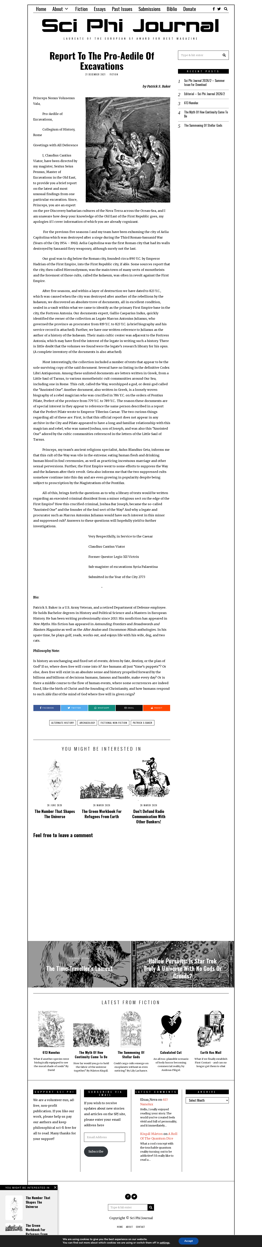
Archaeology (87, 722)
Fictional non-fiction (114, 722)
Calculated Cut (171, 1052)
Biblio (172, 8)
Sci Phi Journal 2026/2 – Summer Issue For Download (204, 83)
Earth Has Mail (210, 1052)
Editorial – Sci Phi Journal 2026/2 (204, 94)
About (57, 8)
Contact (140, 1226)
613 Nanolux (191, 103)
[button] (224, 55)
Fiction (81, 8)
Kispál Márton (151, 1134)
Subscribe (95, 1151)
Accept (188, 1241)
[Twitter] (219, 9)
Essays (100, 8)
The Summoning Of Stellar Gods (203, 125)
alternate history (62, 722)
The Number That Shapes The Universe (55, 813)
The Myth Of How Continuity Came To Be (206, 114)
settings (165, 1243)
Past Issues (122, 8)
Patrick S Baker (142, 722)
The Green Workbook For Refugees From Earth (102, 813)
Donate (189, 8)
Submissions (149, 8)
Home (41, 8)
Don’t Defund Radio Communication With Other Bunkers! (148, 816)
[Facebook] (214, 9)
